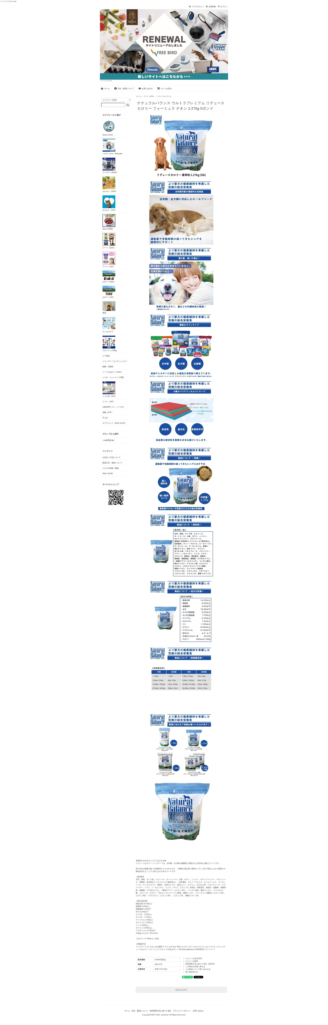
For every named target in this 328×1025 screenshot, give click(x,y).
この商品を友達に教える (195, 966)
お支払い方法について (111, 457)
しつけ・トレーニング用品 (113, 377)
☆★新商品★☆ (108, 440)
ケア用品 (106, 356)
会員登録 (212, 7)
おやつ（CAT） (108, 297)
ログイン (223, 7)
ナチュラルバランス (164, 96)
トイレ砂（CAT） (109, 396)
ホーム (107, 88)
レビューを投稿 (191, 961)
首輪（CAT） (107, 412)
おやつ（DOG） (109, 282)
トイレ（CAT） (108, 401)
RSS (104, 473)
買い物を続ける (191, 972)
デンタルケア (107, 332)
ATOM (110, 473)
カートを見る (166, 88)
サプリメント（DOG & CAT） (114, 423)
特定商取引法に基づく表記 (160, 1011)
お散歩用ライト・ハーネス (113, 407)
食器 (104, 313)
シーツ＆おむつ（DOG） (112, 372)
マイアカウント (198, 7)
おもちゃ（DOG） (109, 191)
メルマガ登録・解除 (110, 468)
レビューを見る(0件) (193, 958)
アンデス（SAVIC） (110, 172)
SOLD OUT (181, 989)
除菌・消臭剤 (107, 367)
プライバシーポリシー (182, 1011)
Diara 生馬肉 (107, 229)
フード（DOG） (149, 96)
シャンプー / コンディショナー (114, 361)
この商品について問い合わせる (198, 969)
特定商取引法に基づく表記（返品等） (200, 964)
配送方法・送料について (112, 463)
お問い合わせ (147, 88)
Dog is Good (107, 135)
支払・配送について (126, 88)
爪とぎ (105, 418)
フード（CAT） (108, 267)
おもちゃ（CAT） (109, 210)
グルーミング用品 (109, 350)
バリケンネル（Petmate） (113, 154)
